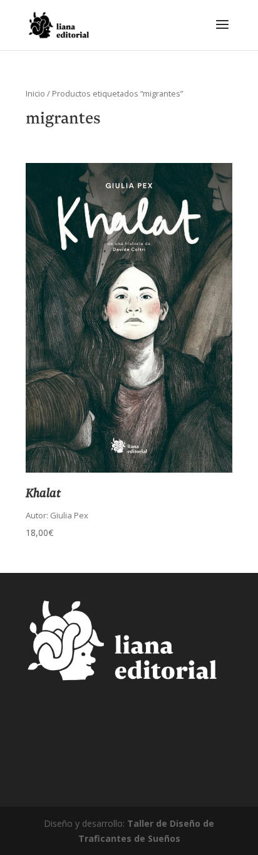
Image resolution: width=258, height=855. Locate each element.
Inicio (35, 93)
